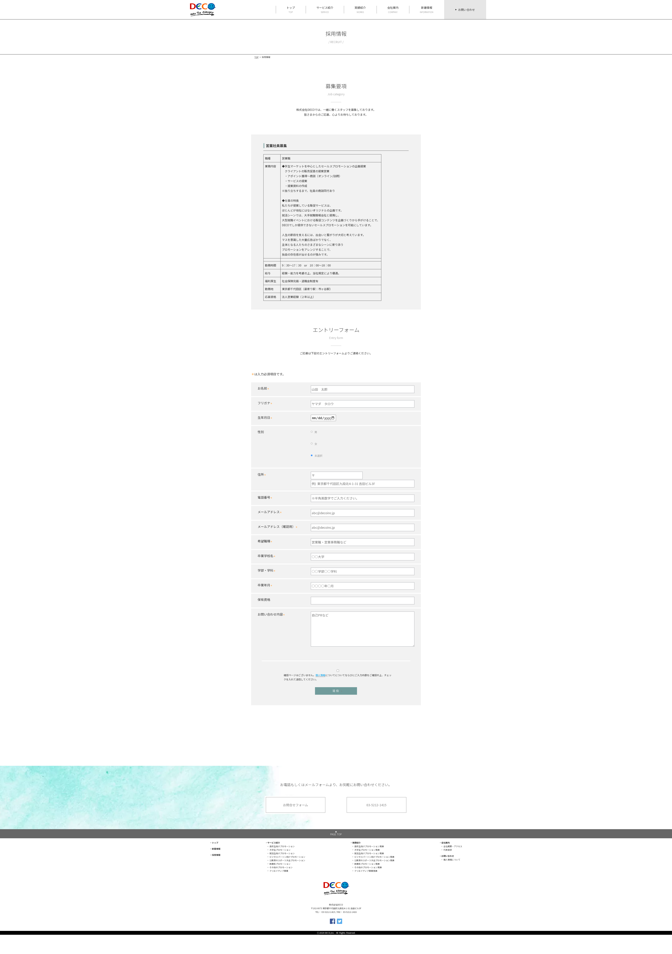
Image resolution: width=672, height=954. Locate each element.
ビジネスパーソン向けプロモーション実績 (374, 856)
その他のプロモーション (281, 867)
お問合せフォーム (295, 805)
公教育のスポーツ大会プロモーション (287, 860)
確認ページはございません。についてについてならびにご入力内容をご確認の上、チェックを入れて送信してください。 (337, 677)
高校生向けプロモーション (282, 846)
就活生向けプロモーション (282, 853)
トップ (290, 9)
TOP (256, 57)
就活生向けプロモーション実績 (369, 853)
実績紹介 (360, 9)
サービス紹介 (324, 9)
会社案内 (392, 9)
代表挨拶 (447, 849)
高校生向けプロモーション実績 (369, 846)
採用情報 (216, 854)
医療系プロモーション (280, 863)
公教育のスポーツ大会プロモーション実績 (374, 860)
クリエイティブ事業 (279, 870)
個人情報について (451, 859)
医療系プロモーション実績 (367, 863)
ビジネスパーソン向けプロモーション (287, 856)
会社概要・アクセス (452, 846)
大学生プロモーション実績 (367, 849)
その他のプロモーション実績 (368, 867)
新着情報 (426, 9)
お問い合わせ (466, 10)
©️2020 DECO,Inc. (326, 932)
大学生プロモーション (280, 849)
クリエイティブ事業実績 (365, 870)
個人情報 (320, 675)
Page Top (336, 834)
